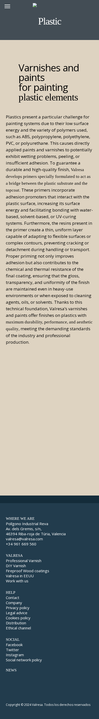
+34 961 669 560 (21, 543)
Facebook (14, 644)
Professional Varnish (23, 560)
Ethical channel (18, 627)
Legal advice (16, 612)
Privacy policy (17, 607)
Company (14, 602)
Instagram (15, 654)
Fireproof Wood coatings (27, 570)
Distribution (16, 622)
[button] (7, 6)
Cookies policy (18, 617)
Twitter (12, 649)
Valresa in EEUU (20, 575)
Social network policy (24, 659)
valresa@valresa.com (24, 538)
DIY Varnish (16, 565)
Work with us (17, 580)
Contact (12, 597)
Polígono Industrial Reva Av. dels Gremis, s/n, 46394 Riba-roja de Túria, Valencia (36, 528)
